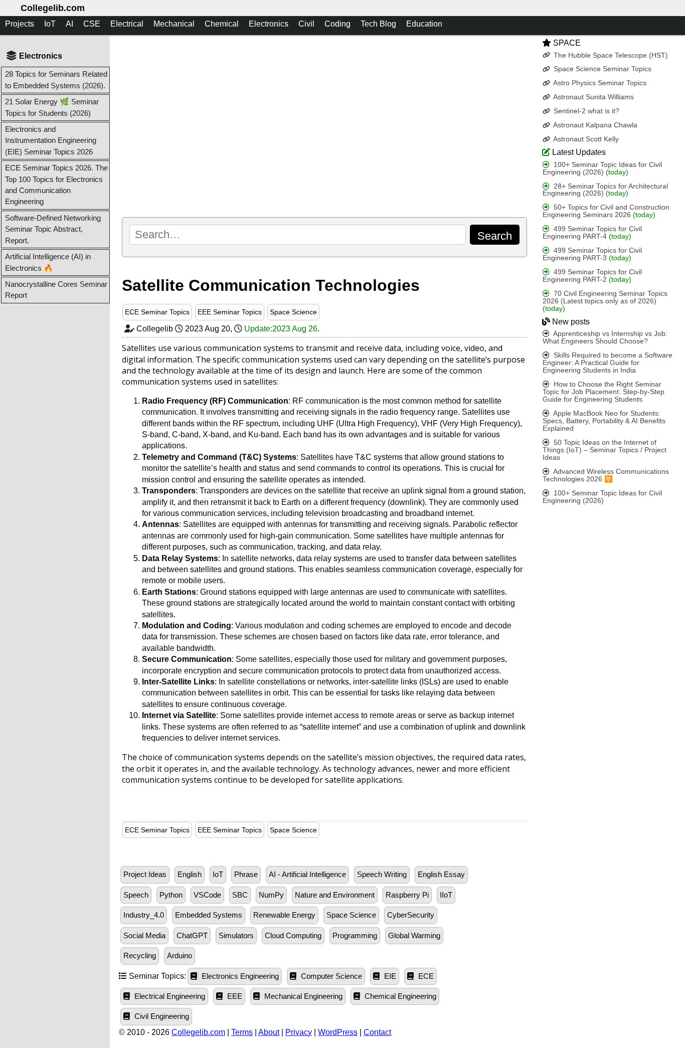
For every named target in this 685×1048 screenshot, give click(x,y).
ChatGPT (192, 936)
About (268, 1032)
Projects (19, 24)
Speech (135, 895)
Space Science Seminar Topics (601, 69)
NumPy (271, 895)
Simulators (236, 936)
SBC (240, 895)
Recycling (139, 956)
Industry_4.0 (143, 915)
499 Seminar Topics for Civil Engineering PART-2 (592, 275)
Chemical (222, 24)
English (190, 874)
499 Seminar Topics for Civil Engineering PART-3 (592, 254)
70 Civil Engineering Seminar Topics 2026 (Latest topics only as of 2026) (605, 301)
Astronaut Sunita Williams (593, 97)
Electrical (126, 24)
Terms (242, 1032)
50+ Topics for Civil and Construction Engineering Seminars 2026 (606, 211)
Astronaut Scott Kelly (585, 139)
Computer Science (330, 976)
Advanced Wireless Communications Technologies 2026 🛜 (606, 475)
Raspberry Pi (407, 895)
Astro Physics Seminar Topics (599, 83)
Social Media (144, 936)
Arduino (179, 956)
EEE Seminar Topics (230, 312)
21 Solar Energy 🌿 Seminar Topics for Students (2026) (52, 107)
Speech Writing (382, 874)
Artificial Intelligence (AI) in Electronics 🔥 (48, 262)
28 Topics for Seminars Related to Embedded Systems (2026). (56, 79)
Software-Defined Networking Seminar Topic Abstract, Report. (53, 229)
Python (171, 895)
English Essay (441, 874)
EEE (233, 996)
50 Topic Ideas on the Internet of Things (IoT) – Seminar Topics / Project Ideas (604, 450)
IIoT (446, 895)
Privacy (298, 1032)
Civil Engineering (160, 1016)
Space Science (293, 312)
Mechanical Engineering (302, 996)
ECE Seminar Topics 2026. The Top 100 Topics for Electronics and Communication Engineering (56, 184)
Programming (354, 936)
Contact (377, 1032)
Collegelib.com (53, 8)
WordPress (338, 1032)
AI (69, 24)
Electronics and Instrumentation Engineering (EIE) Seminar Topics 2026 (50, 140)
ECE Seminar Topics (157, 312)
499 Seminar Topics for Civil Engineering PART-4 (592, 232)
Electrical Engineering (168, 996)
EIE (389, 976)
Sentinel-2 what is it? (585, 111)
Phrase (246, 874)
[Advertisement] (324, 126)
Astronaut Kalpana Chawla (594, 125)
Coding (337, 24)
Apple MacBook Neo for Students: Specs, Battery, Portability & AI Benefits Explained (604, 421)
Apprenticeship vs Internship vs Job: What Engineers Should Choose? (605, 337)
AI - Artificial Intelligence (307, 874)
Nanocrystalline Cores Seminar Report (56, 289)
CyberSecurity (410, 915)
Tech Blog (378, 24)
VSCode (207, 895)
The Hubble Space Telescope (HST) (610, 55)
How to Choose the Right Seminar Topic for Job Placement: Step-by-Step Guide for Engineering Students (603, 392)
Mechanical (174, 24)
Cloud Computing (293, 936)
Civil (306, 24)
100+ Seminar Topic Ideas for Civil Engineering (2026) (602, 168)
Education (424, 24)
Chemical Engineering (399, 996)
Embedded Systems (208, 915)
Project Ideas (144, 874)
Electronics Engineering (239, 976)
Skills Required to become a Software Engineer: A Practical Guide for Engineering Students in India (607, 363)
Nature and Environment (335, 895)
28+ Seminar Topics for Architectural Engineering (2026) (605, 189)
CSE (91, 24)
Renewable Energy (284, 915)
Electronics (268, 24)
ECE (425, 976)
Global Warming (414, 936)
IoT (50, 24)
